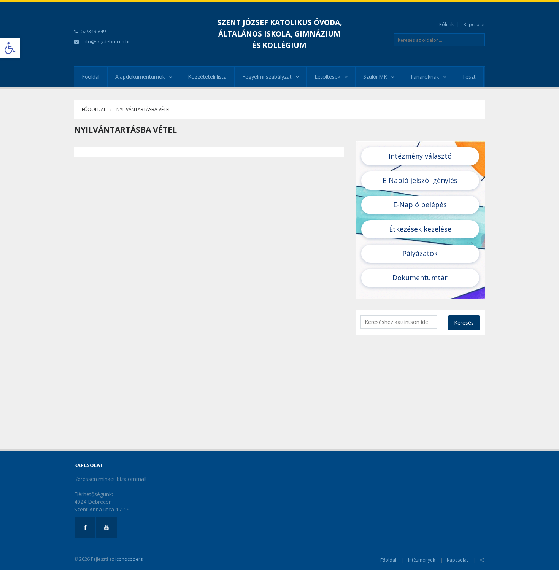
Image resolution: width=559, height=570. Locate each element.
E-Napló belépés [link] (420, 204)
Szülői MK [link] (375, 76)
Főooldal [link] (94, 109)
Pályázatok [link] (420, 253)
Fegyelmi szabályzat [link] (267, 76)
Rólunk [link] (446, 24)
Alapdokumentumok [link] (140, 76)
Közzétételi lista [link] (207, 76)
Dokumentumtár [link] (420, 277)
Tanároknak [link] (424, 76)
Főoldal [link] (91, 76)
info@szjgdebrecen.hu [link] (107, 41)
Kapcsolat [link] (474, 24)
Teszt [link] (469, 76)
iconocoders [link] (129, 559)
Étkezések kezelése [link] (420, 228)
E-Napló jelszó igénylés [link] (420, 180)
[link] (10, 48)
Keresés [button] (464, 322)
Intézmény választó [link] (420, 155)
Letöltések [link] (327, 76)
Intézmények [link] (421, 560)
